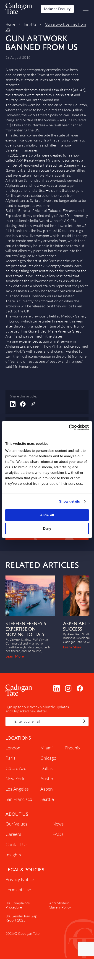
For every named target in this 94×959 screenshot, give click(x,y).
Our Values (16, 824)
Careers (13, 834)
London (12, 748)
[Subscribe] (83, 721)
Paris (10, 758)
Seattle (47, 799)
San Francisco (18, 799)
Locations (18, 738)
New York (14, 778)
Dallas (46, 768)
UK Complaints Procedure (17, 905)
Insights (30, 24)
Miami (46, 748)
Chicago (48, 758)
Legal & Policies (24, 869)
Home (10, 24)
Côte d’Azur (16, 768)
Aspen (46, 789)
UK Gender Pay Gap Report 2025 (21, 918)
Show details (69, 501)
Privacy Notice (19, 879)
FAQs (57, 834)
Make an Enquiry (57, 8)
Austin (46, 778)
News (58, 824)
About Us (16, 814)
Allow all (47, 515)
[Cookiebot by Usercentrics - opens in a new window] (69, 427)
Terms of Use (18, 889)
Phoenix (72, 748)
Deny (47, 528)
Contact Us (16, 844)
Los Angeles (17, 789)
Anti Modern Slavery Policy (60, 905)
